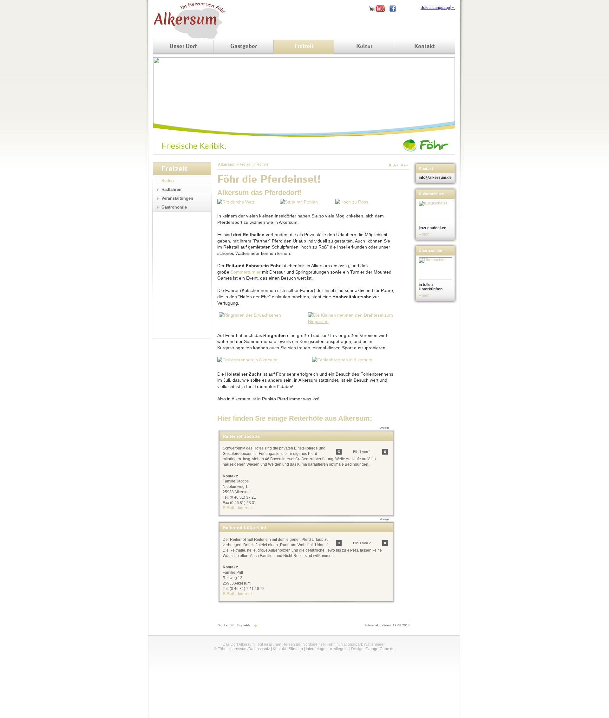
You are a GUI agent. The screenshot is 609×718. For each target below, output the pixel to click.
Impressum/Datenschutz (249, 649)
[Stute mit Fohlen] (299, 201)
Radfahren (171, 189)
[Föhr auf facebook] (395, 8)
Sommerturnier (246, 272)
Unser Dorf (183, 46)
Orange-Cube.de (380, 649)
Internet (245, 508)
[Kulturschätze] (436, 212)
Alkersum (227, 164)
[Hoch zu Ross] (351, 201)
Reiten (262, 164)
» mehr (425, 234)
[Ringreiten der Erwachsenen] (250, 315)
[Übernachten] (436, 268)
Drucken (224, 625)
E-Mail (228, 508)
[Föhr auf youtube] (379, 8)
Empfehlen (244, 625)
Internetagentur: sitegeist (327, 649)
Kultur (364, 46)
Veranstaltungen (177, 198)
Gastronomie (174, 207)
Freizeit (304, 46)
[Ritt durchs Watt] (235, 201)
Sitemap (296, 649)
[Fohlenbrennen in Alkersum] (247, 359)
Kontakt (424, 46)
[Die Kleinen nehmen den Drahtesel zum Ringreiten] (351, 321)
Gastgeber (243, 46)
